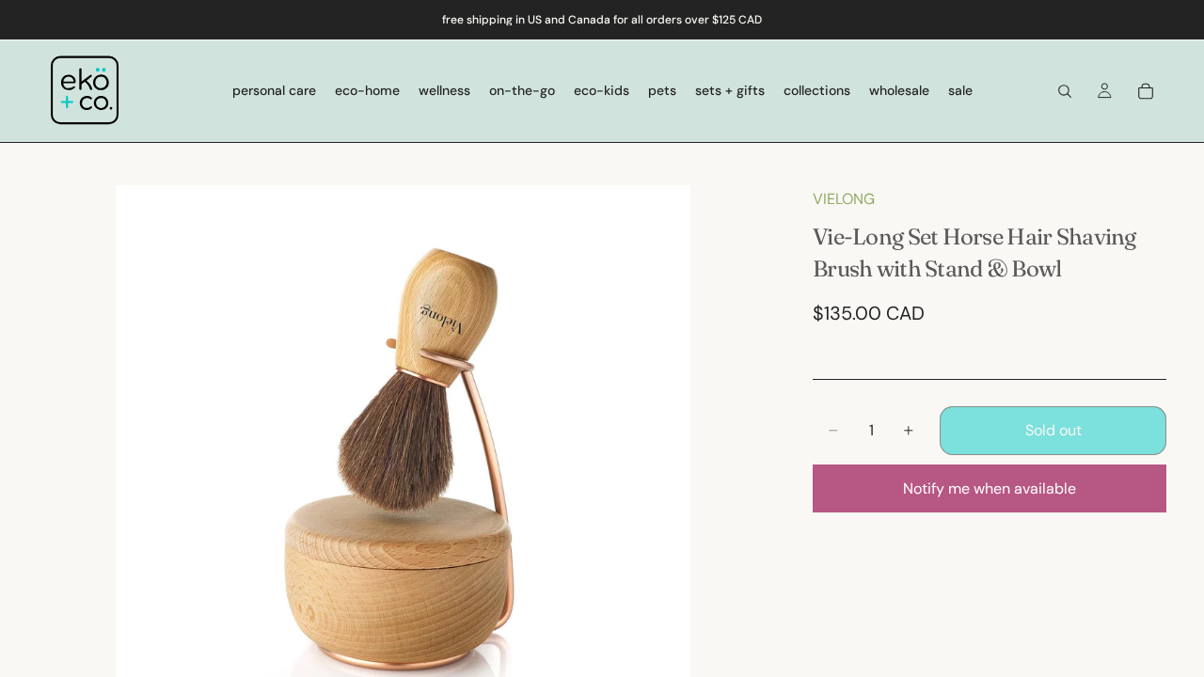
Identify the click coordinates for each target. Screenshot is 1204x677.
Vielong (844, 199)
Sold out (1053, 430)
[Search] (1064, 91)
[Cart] (1145, 91)
